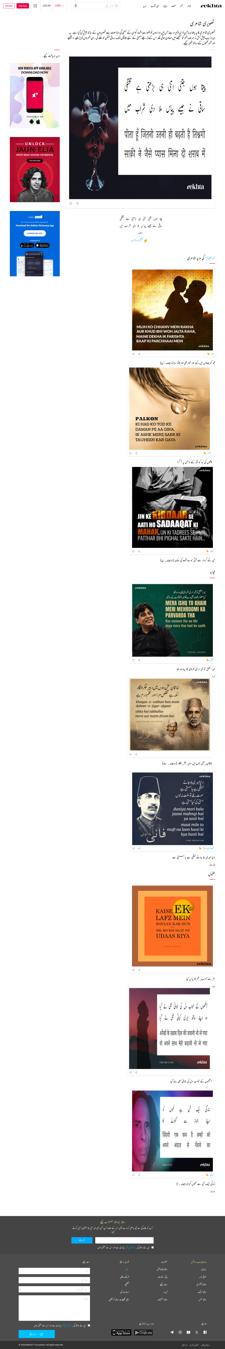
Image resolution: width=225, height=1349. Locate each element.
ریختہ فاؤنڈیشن (162, 1269)
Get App (23, 5)
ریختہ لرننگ (202, 1292)
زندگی (212, 1174)
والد (212, 353)
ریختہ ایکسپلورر (162, 1299)
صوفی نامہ (202, 1276)
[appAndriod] (143, 1332)
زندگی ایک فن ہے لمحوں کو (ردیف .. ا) (195, 1184)
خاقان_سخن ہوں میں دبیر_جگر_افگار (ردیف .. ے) (187, 763)
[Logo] (211, 6)
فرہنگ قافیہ (124, 1276)
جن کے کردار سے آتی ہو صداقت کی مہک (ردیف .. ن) (187, 560)
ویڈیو (165, 6)
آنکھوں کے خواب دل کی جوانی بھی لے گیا (191, 1081)
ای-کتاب (155, 6)
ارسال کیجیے (33, 1333)
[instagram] (180, 1332)
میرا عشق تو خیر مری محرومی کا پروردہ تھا (196, 669)
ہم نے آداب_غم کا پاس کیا (200, 979)
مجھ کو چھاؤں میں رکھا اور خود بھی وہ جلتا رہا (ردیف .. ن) (187, 362)
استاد (212, 551)
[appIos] (121, 1332)
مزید (144, 6)
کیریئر (165, 1292)
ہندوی (203, 1269)
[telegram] (172, 1332)
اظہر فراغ (212, 676)
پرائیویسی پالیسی (131, 1247)
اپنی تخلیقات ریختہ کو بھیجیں (119, 1299)
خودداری (210, 848)
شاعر (189, 6)
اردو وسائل (124, 1292)
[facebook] (205, 1332)
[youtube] (188, 1332)
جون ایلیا (212, 1191)
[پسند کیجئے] (70, 203)
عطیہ (127, 1269)
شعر (181, 6)
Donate (8, 5)
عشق (212, 659)
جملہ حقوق (184, 1345)
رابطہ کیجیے (164, 1284)
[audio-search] (76, 5)
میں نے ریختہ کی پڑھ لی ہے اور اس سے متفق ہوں (123, 1247)
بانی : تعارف (163, 1276)
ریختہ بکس (202, 1299)
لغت (173, 6)
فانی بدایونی (212, 864)
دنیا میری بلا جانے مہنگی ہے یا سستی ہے (193, 857)
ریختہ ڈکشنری (201, 1284)
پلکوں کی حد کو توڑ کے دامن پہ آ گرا (194, 462)
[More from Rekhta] (35, 5)
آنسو (209, 453)
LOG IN (47, 5)
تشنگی (141, 240)
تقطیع (127, 1284)
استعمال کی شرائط (194, 1345)
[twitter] (197, 1332)
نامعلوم (140, 233)
